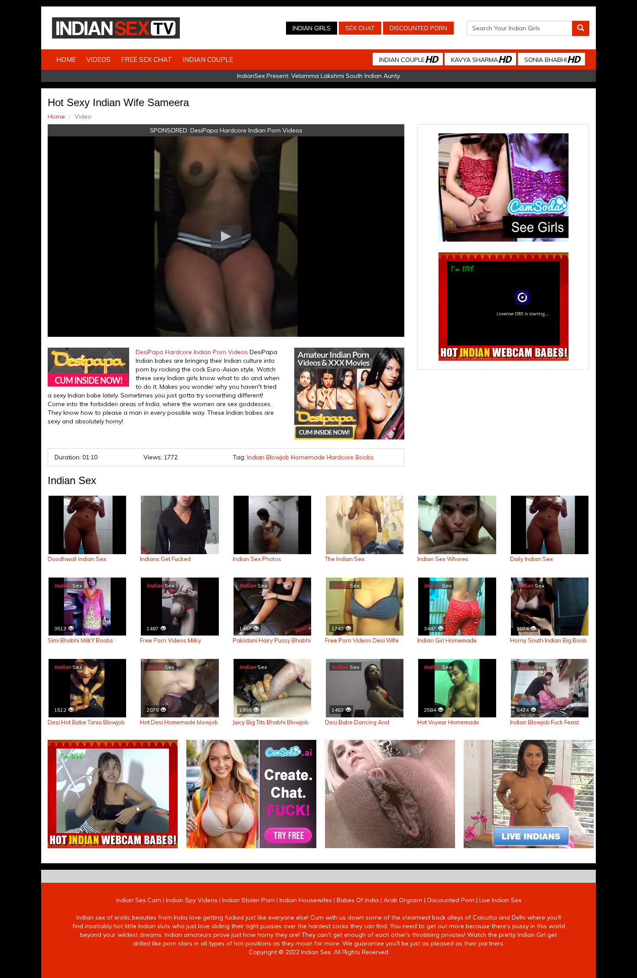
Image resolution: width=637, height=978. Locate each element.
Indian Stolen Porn (248, 900)
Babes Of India (358, 900)
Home (66, 59)
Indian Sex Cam (138, 900)
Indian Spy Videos (192, 900)
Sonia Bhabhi (552, 59)
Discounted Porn (418, 28)
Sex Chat (360, 28)
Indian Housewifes (306, 900)
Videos (98, 59)
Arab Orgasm (403, 900)
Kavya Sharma (481, 59)
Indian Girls (311, 28)
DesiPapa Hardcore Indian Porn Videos (246, 130)
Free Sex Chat (146, 59)
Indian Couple (207, 59)
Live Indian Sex (500, 900)
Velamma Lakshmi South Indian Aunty (345, 76)
